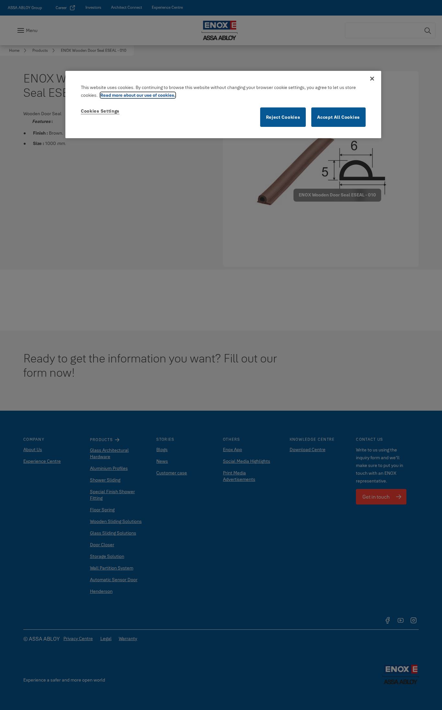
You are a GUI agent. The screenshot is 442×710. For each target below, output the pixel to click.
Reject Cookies (283, 117)
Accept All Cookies (338, 117)
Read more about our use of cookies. (137, 95)
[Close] (372, 79)
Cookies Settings (100, 111)
